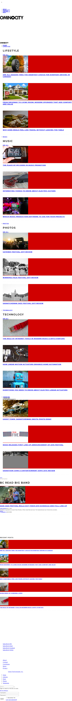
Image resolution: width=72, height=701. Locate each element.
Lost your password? (11, 700)
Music (5, 137)
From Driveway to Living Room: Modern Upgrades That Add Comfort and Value (28, 564)
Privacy (5, 668)
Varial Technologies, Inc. (15, 671)
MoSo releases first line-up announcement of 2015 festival (33, 445)
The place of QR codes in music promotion (24, 165)
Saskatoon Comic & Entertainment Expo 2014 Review (29, 470)
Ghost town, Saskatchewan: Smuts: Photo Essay (27, 419)
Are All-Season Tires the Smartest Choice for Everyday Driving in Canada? (26, 550)
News (4, 12)
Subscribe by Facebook (9, 648)
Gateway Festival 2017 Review (17, 252)
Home (4, 675)
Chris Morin (3, 508)
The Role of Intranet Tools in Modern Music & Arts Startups (34, 338)
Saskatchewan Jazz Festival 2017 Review (23, 303)
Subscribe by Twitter (8, 650)
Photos (6, 223)
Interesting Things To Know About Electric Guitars (29, 191)
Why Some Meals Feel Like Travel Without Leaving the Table (33, 130)
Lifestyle (6, 46)
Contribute (6, 11)
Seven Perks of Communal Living (11, 593)
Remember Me (11, 698)
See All (6, 55)
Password (2, 695)
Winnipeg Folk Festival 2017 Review (20, 277)
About (5, 660)
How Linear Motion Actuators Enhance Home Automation (32, 364)
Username (3, 693)
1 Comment (3, 512)
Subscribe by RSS (7, 644)
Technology (8, 310)
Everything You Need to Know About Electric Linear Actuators (35, 390)
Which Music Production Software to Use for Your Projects (34, 216)
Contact (5, 662)
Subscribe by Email (8, 646)
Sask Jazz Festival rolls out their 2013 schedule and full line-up (33, 506)
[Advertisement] (36, 31)
